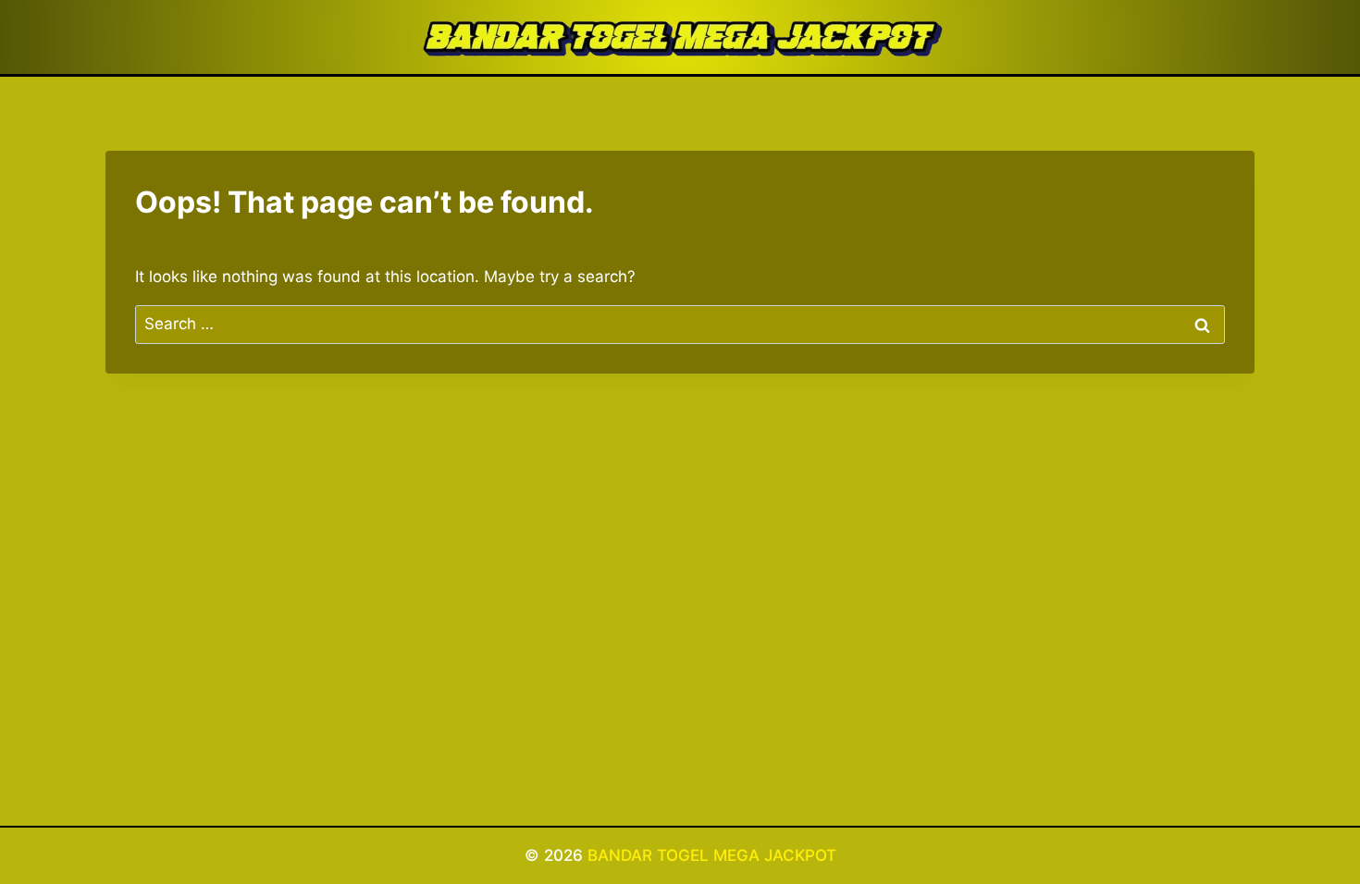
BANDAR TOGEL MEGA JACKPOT (711, 855)
